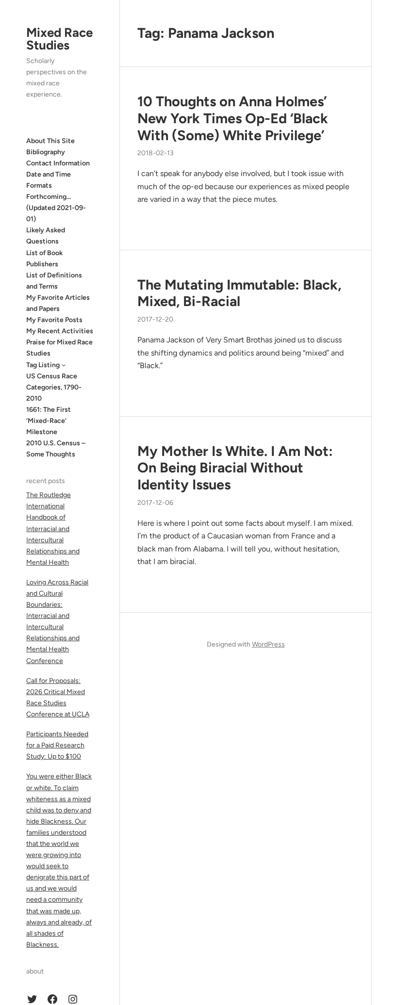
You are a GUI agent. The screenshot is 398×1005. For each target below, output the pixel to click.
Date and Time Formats (48, 180)
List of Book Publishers (44, 258)
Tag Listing (43, 365)
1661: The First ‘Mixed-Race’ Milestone (48, 420)
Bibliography (45, 152)
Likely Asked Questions (45, 235)
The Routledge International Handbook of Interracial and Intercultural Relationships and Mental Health (53, 529)
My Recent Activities (59, 331)
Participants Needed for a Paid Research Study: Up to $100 (57, 745)
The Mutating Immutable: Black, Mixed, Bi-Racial (239, 293)
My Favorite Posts (54, 320)
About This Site (50, 141)
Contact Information (58, 163)
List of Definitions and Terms (54, 281)
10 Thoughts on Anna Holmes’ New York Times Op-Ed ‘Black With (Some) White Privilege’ (232, 118)
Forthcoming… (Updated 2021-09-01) (56, 208)
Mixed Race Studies (59, 39)
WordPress (268, 644)
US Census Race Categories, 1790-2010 (54, 387)
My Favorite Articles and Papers (58, 303)
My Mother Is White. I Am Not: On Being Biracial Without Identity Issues (235, 468)
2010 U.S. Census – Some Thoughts (55, 448)
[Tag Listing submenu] (64, 365)
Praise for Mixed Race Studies (59, 347)
